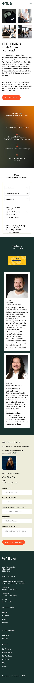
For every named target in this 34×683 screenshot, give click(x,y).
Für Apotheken (7, 656)
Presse (4, 619)
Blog (3, 663)
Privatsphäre (16, 676)
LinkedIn (5, 639)
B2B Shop (5, 616)
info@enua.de (6, 602)
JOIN (15, 453)
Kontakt (5, 612)
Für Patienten (6, 649)
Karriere (5, 622)
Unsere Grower (7, 652)
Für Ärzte (5, 659)
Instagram (5, 635)
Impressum (5, 676)
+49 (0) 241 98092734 (9, 596)
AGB (23, 676)
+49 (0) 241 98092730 (9, 589)
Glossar (4, 666)
